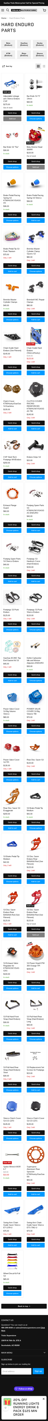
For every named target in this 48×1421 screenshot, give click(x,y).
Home (3, 18)
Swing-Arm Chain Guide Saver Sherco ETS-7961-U (35, 1225)
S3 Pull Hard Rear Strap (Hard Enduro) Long (35, 1019)
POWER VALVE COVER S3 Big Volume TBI (33, 711)
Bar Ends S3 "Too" (11, 147)
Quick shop (12, 113)
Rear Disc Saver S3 (35, 760)
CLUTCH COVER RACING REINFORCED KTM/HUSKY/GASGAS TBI (35, 406)
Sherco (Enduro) (40, 54)
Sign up (38, 1371)
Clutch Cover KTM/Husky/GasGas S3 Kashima (12, 403)
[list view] (44, 66)
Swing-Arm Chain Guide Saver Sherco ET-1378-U (11, 1225)
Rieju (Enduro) (24, 54)
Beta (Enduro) (8, 44)
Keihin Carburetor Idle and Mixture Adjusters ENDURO (35, 660)
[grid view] (38, 66)
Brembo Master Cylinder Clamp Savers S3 (33, 251)
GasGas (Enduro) (24, 44)
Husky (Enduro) (40, 44)
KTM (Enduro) (8, 54)
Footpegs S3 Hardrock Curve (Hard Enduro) (33, 561)
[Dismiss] (44, 1399)
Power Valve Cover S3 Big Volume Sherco (11, 711)
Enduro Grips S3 (34, 457)
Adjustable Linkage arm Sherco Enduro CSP (11, 98)
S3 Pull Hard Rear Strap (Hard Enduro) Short (11, 1069)
